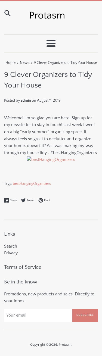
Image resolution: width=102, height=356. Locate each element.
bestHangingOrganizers (32, 184)
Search (10, 246)
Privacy (11, 253)
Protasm (65, 344)
